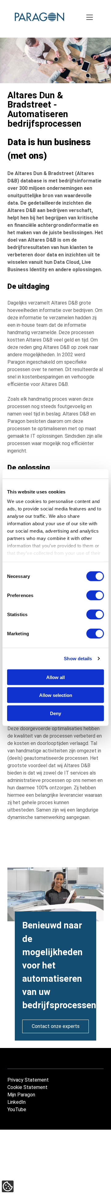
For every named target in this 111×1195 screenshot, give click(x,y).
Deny (55, 713)
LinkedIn (16, 1102)
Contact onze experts (56, 1026)
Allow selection (55, 695)
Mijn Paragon (21, 1095)
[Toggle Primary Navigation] (90, 17)
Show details (78, 658)
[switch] (95, 595)
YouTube (16, 1109)
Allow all (55, 677)
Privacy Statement (28, 1080)
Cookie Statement (27, 1087)
